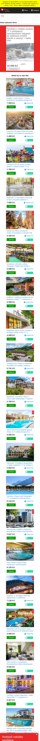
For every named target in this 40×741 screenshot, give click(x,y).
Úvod (2, 15)
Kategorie (36, 10)
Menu (26, 10)
